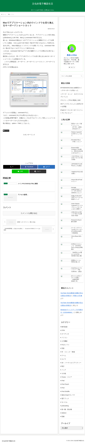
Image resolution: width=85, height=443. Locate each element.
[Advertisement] (29, 147)
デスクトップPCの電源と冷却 (70, 100)
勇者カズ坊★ (72, 55)
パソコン (7, 130)
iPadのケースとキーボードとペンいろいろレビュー (71, 111)
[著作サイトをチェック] (69, 67)
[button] (37, 171)
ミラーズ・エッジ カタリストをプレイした (71, 95)
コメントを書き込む (29, 213)
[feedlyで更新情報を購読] (72, 67)
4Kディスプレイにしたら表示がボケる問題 (71, 105)
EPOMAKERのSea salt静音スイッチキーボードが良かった (71, 89)
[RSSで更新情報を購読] (74, 67)
